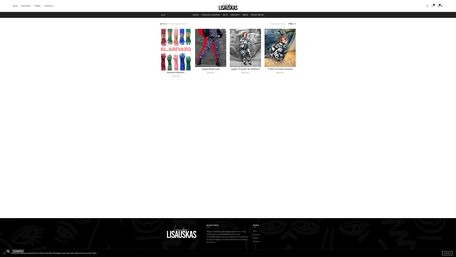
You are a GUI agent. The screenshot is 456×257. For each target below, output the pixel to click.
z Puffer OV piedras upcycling (280, 69)
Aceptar (447, 253)
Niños (245, 15)
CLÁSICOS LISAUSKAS (211, 15)
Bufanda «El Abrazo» (176, 72)
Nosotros (26, 6)
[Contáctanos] (8, 251)
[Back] (163, 15)
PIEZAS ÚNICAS (257, 15)
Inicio (15, 6)
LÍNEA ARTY (235, 15)
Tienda (37, 6)
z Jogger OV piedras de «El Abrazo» (245, 69)
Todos (195, 15)
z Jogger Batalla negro (210, 69)
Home (164, 24)
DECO (225, 15)
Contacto (48, 6)
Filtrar (290, 24)
